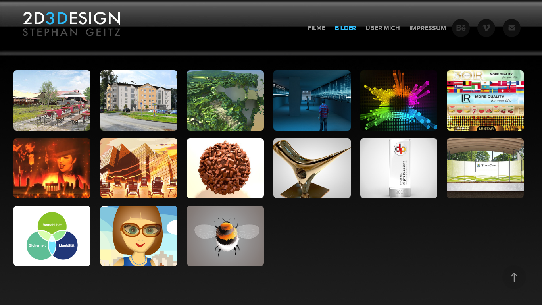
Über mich (382, 28)
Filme (316, 28)
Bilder (345, 28)
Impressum (427, 28)
